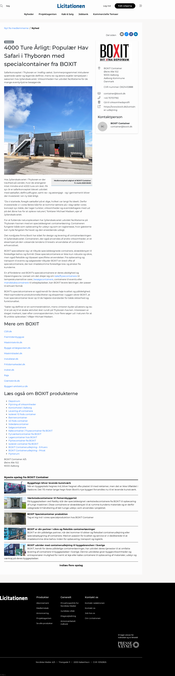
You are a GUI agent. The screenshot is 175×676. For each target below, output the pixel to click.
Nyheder (29, 14)
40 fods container (18, 421)
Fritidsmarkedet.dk (14, 364)
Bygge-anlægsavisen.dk (17, 348)
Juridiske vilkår (68, 611)
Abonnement (42, 603)
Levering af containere (20, 411)
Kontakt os (90, 608)
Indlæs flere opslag (71, 565)
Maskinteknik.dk (13, 342)
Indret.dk (9, 370)
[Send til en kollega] (122, 34)
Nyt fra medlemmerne (16, 28)
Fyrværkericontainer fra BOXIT (24, 434)
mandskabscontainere (16, 282)
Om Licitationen (92, 618)
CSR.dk (8, 331)
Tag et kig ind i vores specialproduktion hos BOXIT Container (60, 516)
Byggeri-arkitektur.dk (16, 386)
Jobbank (83, 14)
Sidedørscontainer (18, 424)
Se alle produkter (44, 623)
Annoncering (42, 613)
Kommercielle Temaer (105, 14)
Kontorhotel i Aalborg (20, 407)
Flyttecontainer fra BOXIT (22, 440)
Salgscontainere (17, 427)
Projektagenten (48, 14)
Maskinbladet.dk (13, 353)
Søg (8, 6)
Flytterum (14, 453)
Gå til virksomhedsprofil (117, 102)
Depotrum (14, 401)
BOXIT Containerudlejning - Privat (26, 450)
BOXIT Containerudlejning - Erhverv (28, 447)
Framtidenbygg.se (14, 337)
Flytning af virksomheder (22, 404)
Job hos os (90, 613)
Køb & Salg (68, 14)
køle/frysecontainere (66, 276)
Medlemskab (42, 608)
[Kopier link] (126, 34)
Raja (6, 375)
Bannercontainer (17, 417)
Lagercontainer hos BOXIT (22, 437)
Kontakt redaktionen (95, 603)
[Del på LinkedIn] (136, 34)
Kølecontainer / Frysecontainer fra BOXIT (30, 430)
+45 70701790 (111, 98)
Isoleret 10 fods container (22, 414)
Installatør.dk (11, 359)
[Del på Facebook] (131, 34)
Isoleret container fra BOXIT (23, 444)
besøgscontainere (43, 279)
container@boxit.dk (115, 93)
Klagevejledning (68, 616)
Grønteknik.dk (12, 381)
